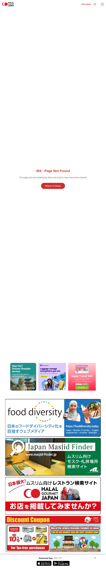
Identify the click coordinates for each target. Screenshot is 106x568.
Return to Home (53, 186)
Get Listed (86, 4)
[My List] (95, 4)
